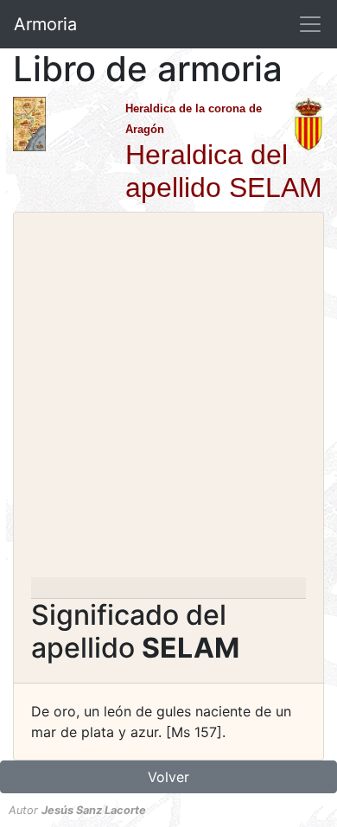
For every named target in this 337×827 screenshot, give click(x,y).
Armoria (45, 24)
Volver (168, 777)
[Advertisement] (168, 400)
